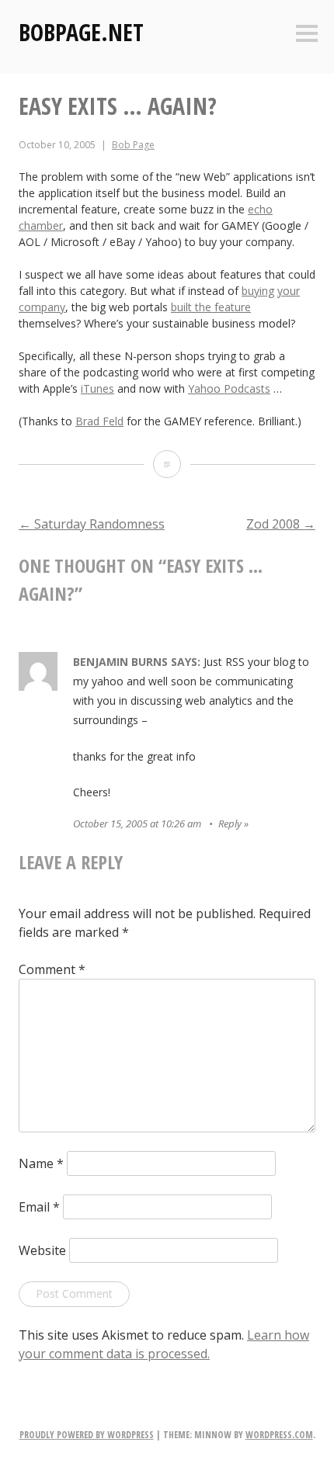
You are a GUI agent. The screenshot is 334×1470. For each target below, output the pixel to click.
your (288, 290)
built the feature (211, 307)
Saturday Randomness (92, 523)
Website (42, 1250)
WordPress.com (279, 1434)
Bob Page (133, 144)
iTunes (97, 388)
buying (258, 290)
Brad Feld (99, 421)
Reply (230, 823)
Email (39, 1206)
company (42, 307)
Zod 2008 (280, 523)
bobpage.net (81, 32)
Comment (52, 969)
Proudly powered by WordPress (86, 1434)
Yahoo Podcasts (229, 388)
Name (41, 1163)
